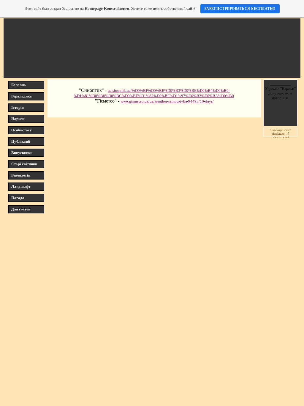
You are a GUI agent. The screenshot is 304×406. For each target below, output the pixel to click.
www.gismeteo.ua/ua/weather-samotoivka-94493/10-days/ (167, 101)
